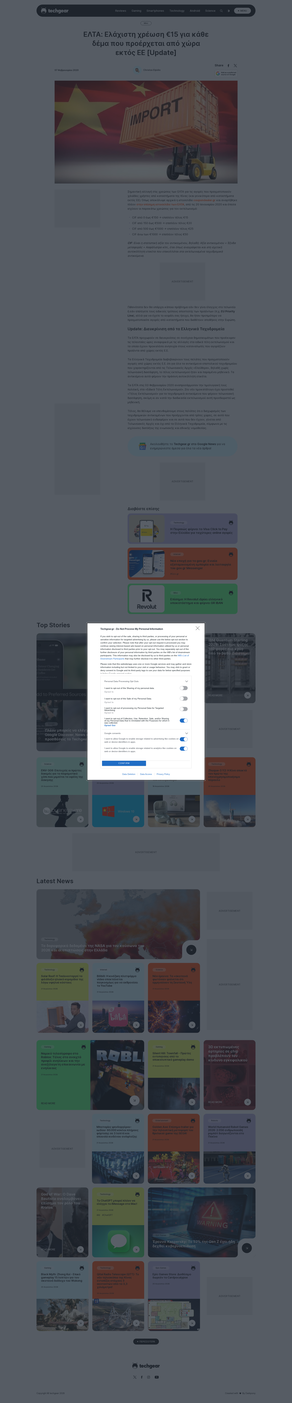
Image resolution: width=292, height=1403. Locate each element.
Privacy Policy (163, 774)
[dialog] (146, 701)
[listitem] (146, 681)
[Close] (199, 629)
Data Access (146, 774)
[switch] (184, 688)
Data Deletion (128, 774)
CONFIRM (124, 763)
